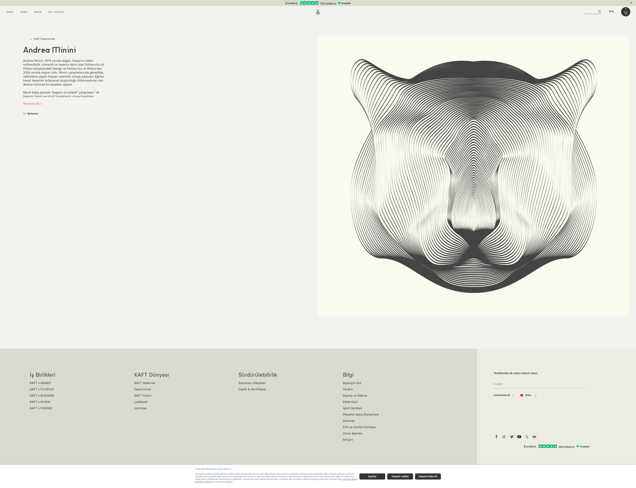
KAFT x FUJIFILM (42, 389)
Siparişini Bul (352, 383)
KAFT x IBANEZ (40, 383)
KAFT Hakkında (144, 383)
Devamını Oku (33, 103)
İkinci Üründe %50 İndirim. (312, 3)
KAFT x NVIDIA (40, 402)
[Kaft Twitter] (527, 437)
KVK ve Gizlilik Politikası (359, 427)
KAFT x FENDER (41, 408)
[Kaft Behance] (534, 437)
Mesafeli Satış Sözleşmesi (361, 414)
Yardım (348, 389)
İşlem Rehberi (352, 408)
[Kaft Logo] (318, 12)
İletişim (348, 439)
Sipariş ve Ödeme (355, 395)
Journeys (140, 408)
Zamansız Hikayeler (252, 383)
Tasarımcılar (142, 389)
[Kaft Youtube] (519, 437)
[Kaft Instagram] (504, 437)
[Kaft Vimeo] (511, 437)
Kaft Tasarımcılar (42, 38)
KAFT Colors (142, 395)
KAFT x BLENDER (42, 395)
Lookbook (140, 402)
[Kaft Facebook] (496, 437)
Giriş (611, 11)
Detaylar (332, 3)
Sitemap (348, 421)
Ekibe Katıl (350, 402)
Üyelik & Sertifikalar (252, 389)
